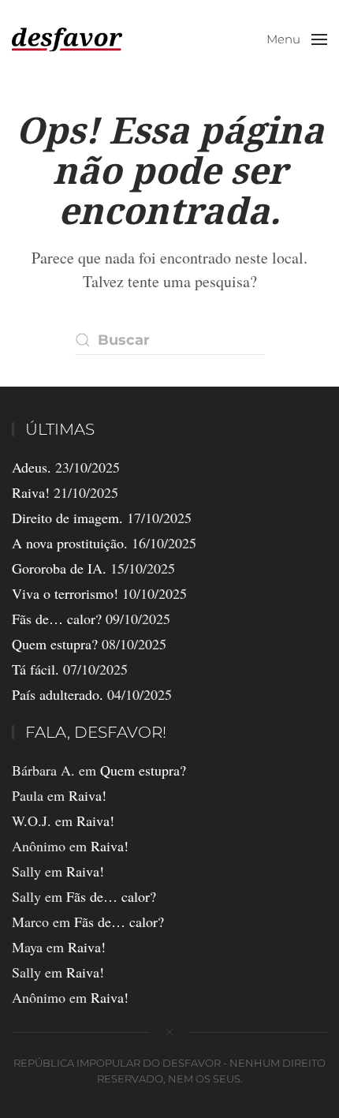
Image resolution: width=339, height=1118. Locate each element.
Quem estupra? (55, 643)
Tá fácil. (35, 669)
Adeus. (31, 467)
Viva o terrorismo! (65, 593)
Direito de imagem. (67, 517)
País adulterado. (57, 694)
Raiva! (31, 492)
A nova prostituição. (70, 542)
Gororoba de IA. (59, 568)
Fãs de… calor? (57, 618)
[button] (296, 39)
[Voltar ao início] (67, 39)
